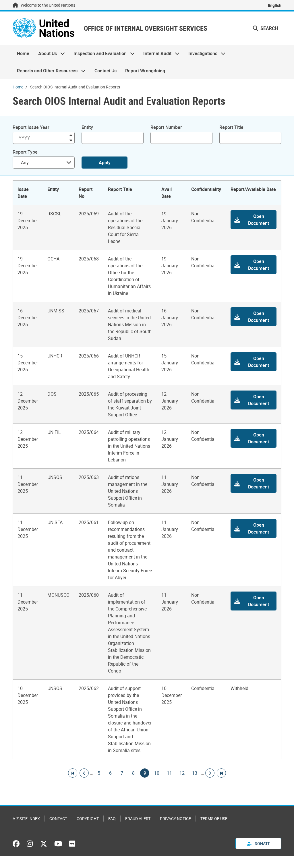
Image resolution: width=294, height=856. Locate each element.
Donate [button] (262, 843)
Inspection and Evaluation (98, 53)
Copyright (88, 818)
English (274, 5)
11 (169, 773)
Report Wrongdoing (145, 70)
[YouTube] (58, 843)
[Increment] (71, 135)
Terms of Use (213, 818)
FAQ (112, 818)
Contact (58, 818)
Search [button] (268, 28)
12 (182, 773)
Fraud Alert (137, 818)
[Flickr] (72, 843)
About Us (45, 53)
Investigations (200, 53)
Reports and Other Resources (45, 70)
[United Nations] (43, 28)
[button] (253, 219)
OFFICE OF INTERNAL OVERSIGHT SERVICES (145, 28)
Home (23, 53)
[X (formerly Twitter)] (43, 843)
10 (157, 773)
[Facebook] (17, 843)
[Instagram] (30, 843)
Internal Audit (155, 53)
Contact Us (105, 70)
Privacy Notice (175, 818)
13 (194, 773)
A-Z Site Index (26, 818)
